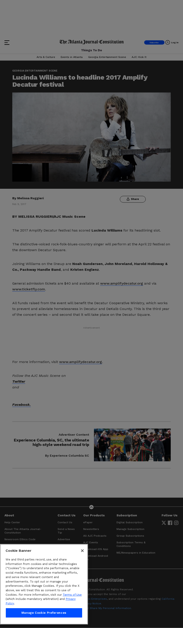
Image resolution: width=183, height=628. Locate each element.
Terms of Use (72, 594)
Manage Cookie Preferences (44, 612)
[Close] (82, 551)
